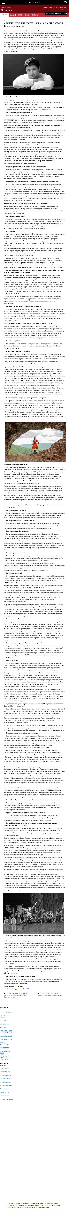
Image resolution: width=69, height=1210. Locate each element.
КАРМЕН (3, 1027)
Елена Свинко (4, 1096)
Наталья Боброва (5, 1071)
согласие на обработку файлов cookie (37, 1207)
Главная (3, 7)
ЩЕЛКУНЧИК (4, 1048)
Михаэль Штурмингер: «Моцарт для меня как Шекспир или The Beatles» (16, 995)
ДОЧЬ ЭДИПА (4, 1024)
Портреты (35, 14)
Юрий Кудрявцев (5, 1082)
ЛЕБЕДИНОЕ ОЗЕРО (7, 1036)
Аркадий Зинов (5, 1078)
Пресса (9, 7)
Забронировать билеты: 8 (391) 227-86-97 (55, 7)
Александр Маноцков (6, 1089)
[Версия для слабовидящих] (66, 2)
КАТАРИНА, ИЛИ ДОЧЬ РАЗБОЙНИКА (7, 1031)
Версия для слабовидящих (56, 13)
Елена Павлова (4, 1092)
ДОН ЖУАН (4, 1020)
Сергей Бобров (4, 1068)
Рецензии (13, 14)
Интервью (4, 14)
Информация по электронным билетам (56, 9)
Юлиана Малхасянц (6, 1085)
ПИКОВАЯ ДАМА (6, 1039)
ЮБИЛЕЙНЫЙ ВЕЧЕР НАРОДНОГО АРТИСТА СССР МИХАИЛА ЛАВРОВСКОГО (5, 1055)
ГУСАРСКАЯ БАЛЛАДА (4, 1016)
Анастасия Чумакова (6, 1099)
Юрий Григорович (5, 1075)
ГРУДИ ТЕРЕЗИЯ (5, 1012)
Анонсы (20, 14)
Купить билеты (34, 2)
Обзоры (27, 14)
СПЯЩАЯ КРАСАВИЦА (4, 1043)
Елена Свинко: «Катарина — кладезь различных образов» (49, 994)
